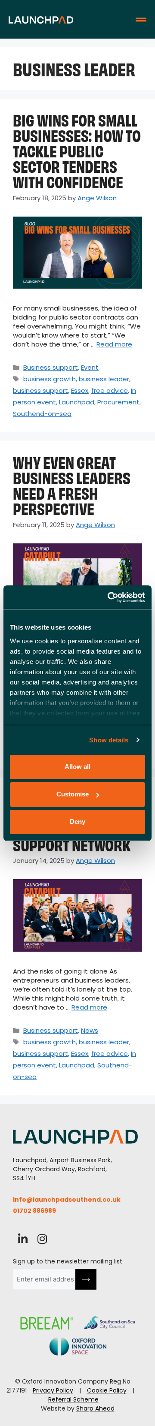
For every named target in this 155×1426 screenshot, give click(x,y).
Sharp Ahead (95, 1408)
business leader (104, 378)
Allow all (77, 766)
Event (90, 367)
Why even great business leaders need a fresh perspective (71, 484)
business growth (49, 378)
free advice (109, 390)
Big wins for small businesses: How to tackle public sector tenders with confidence (77, 150)
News (89, 1030)
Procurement (118, 402)
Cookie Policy (107, 1390)
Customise (72, 794)
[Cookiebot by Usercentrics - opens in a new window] (109, 597)
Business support (50, 367)
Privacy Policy (53, 1390)
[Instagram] (42, 1238)
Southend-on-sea (42, 413)
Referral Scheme (73, 1399)
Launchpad (76, 402)
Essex (79, 390)
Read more (114, 344)
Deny (77, 821)
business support (40, 390)
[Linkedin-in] (22, 1238)
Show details (108, 740)
